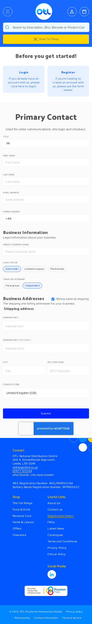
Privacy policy (74, 611)
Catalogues (55, 535)
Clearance (19, 535)
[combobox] (46, 27)
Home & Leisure (23, 522)
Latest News (55, 528)
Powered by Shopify (50, 611)
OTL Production (29, 611)
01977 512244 (22, 471)
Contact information (46, 617)
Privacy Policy (57, 548)
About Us (53, 503)
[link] (23, 79)
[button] (7, 11)
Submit (46, 413)
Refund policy (22, 617)
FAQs (51, 522)
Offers (17, 528)
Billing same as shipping (72, 299)
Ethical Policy (56, 554)
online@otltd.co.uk (25, 467)
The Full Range (23, 503)
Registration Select (60, 516)
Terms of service (71, 617)
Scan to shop (49, 39)
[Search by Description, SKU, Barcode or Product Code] (7, 27)
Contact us (54, 509)
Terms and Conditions (62, 541)
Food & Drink (21, 509)
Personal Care (22, 516)
